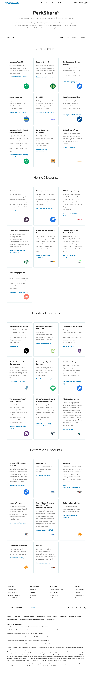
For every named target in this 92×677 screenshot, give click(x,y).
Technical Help (41, 616)
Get (69, 346)
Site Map (17, 616)
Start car (70, 82)
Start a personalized (19, 292)
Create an (43, 563)
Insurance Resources (12, 619)
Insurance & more (34, 2)
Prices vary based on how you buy (50, 629)
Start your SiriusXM (45, 112)
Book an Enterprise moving (19, 156)
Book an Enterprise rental (18, 78)
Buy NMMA (43, 475)
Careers (32, 592)
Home (67, 37)
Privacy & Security (52, 616)
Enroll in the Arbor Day (17, 251)
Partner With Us (79, 598)
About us (60, 2)
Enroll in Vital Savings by (18, 427)
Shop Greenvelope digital (44, 380)
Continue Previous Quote (57, 589)
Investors (33, 595)
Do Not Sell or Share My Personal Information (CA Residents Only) (37, 619)
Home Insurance (12, 592)
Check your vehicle (72, 115)
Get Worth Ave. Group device (43, 425)
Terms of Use (63, 616)
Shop (44, 343)
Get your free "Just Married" (72, 383)
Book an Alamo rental (19, 112)
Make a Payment (54, 595)
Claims (43, 2)
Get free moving (44, 208)
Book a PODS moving (70, 214)
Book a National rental (45, 77)
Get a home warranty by (71, 256)
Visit (18, 381)
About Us (33, 589)
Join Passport (18, 523)
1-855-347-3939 (78, 2)
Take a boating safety (70, 516)
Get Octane (45, 530)
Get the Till (69, 429)
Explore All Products (13, 598)
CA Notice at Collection (75, 616)
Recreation (82, 37)
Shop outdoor (18, 485)
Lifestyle (74, 37)
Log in (88, 2)
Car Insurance (12, 589)
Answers (13, 595)
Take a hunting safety (17, 559)
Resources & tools (51, 2)
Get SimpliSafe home (43, 256)
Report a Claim (54, 592)
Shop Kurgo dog (41, 151)
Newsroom (33, 598)
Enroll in (70, 147)
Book (14, 346)
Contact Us (78, 592)
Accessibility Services (28, 616)
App (79, 595)
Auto (61, 37)
